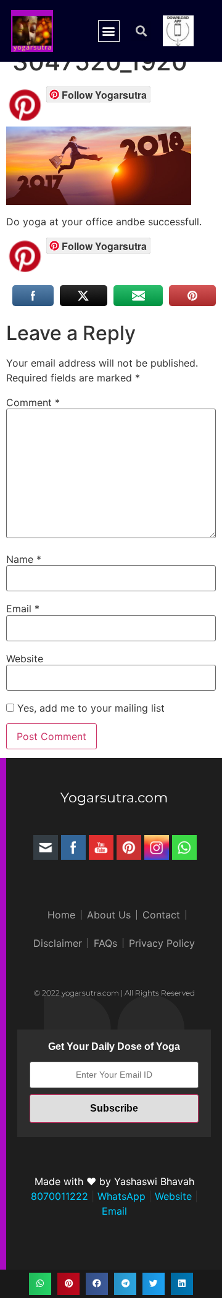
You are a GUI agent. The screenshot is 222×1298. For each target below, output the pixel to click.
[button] (109, 31)
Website (24, 659)
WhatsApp (120, 1196)
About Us (109, 915)
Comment (33, 402)
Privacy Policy (162, 943)
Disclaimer (57, 943)
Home (61, 915)
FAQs (105, 943)
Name (23, 559)
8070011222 (59, 1196)
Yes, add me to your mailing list (89, 708)
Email (22, 609)
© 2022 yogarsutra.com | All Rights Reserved (114, 992)
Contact (161, 915)
